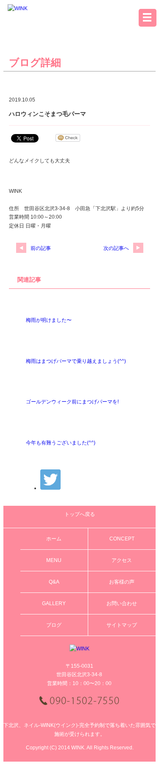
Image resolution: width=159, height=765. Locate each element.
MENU (53, 560)
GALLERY (54, 603)
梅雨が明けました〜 (49, 320)
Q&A (54, 582)
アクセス (122, 560)
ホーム (53, 539)
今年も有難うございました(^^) (60, 443)
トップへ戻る (79, 514)
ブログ (53, 625)
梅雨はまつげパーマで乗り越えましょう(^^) (76, 361)
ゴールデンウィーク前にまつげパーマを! (72, 402)
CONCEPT (121, 539)
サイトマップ (121, 625)
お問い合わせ (121, 603)
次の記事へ (116, 248)
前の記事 (41, 248)
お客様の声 (121, 582)
